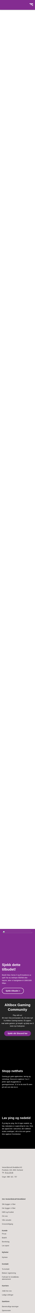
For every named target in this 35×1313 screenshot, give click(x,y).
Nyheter (5, 1257)
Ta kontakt (5, 1269)
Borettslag (5, 1242)
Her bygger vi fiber (8, 1208)
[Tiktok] (19, 1183)
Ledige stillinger (7, 1295)
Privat (4, 1234)
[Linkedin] (14, 1183)
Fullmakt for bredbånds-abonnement (10, 1278)
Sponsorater (6, 1310)
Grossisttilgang (7, 1224)
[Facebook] (3, 1183)
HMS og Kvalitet (8, 1212)
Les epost (5, 1246)
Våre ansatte (6, 1220)
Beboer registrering (9, 1273)
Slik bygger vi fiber (9, 1204)
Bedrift (4, 1238)
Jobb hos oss (7, 1291)
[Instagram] (9, 1183)
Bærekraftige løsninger (10, 1306)
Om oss (5, 1216)
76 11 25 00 (9, 1173)
